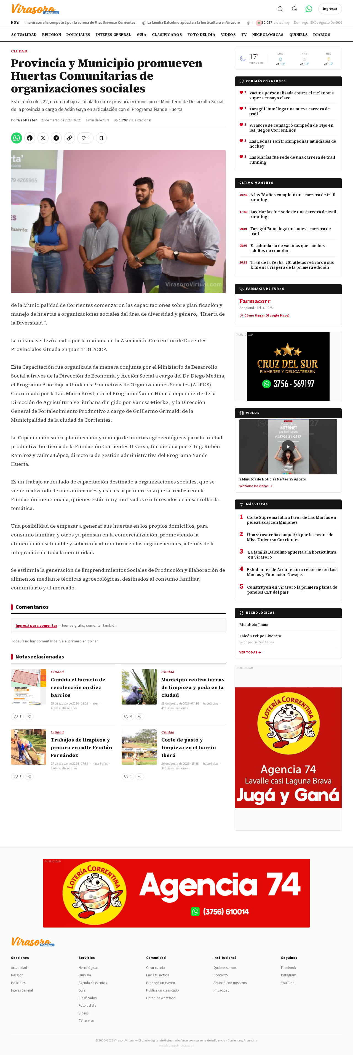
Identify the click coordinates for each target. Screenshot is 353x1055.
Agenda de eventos (93, 982)
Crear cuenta (155, 967)
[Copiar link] (69, 137)
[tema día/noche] (294, 9)
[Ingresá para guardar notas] (101, 137)
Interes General (113, 34)
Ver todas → (250, 652)
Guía (141, 34)
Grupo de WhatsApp (161, 998)
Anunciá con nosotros (230, 982)
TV (244, 34)
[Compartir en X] (43, 137)
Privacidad (221, 990)
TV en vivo (86, 1020)
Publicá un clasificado (162, 990)
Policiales (78, 34)
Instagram (288, 975)
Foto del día (201, 34)
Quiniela (298, 34)
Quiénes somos (224, 967)
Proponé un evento (160, 982)
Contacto (220, 975)
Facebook (288, 967)
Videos (228, 34)
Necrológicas (268, 34)
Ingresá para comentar (36, 625)
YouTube (287, 982)
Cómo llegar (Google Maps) (267, 315)
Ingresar (330, 9)
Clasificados (167, 34)
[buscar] (280, 9)
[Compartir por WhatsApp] (16, 137)
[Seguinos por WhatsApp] (309, 9)
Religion (51, 34)
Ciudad (19, 51)
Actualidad (24, 34)
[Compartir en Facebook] (29, 137)
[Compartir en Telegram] (56, 137)
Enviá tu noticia (158, 975)
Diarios (321, 34)
